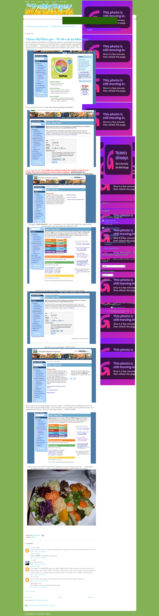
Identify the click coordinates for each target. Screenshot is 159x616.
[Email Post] (42, 535)
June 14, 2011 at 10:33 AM (38, 581)
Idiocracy (33, 49)
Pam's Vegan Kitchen (112, 248)
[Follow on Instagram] (107, 135)
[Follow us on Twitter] (107, 67)
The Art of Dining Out (111, 235)
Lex (31, 560)
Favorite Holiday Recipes (112, 222)
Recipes (47, 1)
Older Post (91, 597)
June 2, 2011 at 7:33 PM (38, 551)
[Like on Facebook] (107, 101)
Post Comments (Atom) (41, 600)
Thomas (32, 577)
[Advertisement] (90, 20)
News (33, 537)
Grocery (54, 1)
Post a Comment (30, 591)
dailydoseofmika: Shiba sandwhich (114, 237)
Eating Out (40, 1)
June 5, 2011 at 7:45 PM (38, 558)
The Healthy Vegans (43, 614)
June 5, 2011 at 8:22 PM (38, 564)
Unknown (37, 535)
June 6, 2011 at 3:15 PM (38, 575)
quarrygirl (33, 554)
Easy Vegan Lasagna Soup (112, 229)
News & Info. (62, 1)
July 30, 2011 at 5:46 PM (38, 587)
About (33, 1)
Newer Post (28, 597)
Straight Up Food (110, 220)
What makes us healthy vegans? (37, 26)
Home (27, 1)
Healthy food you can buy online (63, 26)
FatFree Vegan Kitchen (112, 228)
